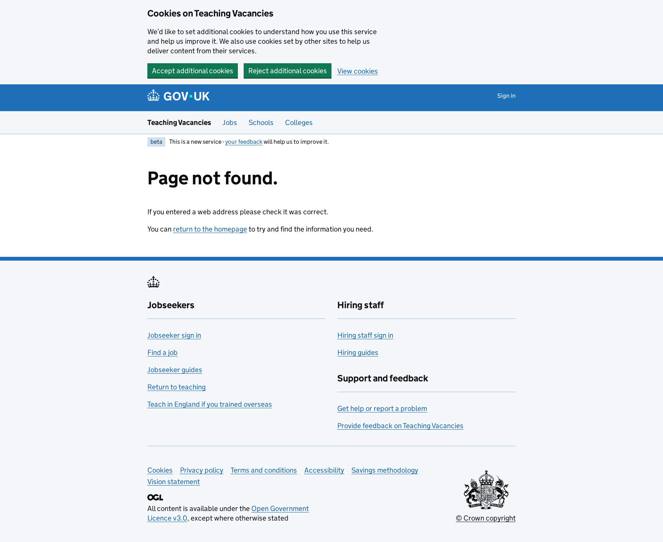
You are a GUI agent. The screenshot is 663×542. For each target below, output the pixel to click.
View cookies (357, 71)
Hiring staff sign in (365, 335)
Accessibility (324, 470)
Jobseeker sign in (174, 335)
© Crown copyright (486, 518)
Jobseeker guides (174, 369)
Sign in (506, 95)
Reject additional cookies (287, 70)
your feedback (243, 141)
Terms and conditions (264, 470)
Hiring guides (357, 352)
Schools (261, 122)
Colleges (299, 122)
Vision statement (173, 481)
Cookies (160, 470)
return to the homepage (210, 229)
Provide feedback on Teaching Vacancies (400, 425)
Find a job (162, 352)
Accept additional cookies (192, 70)
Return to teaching (176, 387)
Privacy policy (201, 470)
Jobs (230, 122)
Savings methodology (384, 470)
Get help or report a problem (382, 408)
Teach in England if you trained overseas (209, 404)
